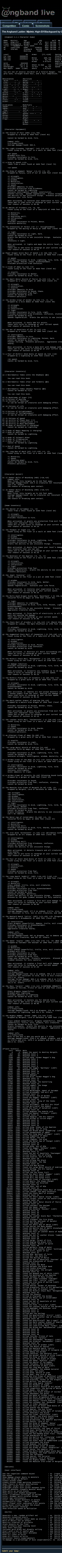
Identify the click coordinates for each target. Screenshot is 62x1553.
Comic (25, 26)
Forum (43, 23)
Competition (9, 26)
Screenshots (42, 26)
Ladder (30, 23)
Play (17, 23)
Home (6, 23)
